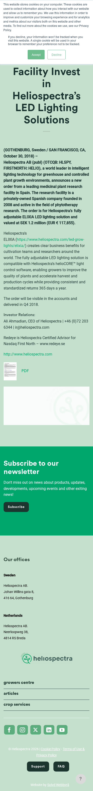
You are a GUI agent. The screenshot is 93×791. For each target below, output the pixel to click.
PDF (25, 371)
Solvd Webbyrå (58, 785)
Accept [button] (36, 54)
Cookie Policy (50, 749)
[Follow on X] (35, 729)
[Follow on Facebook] (9, 729)
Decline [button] (57, 54)
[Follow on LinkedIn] (49, 729)
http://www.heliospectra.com (28, 354)
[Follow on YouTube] (62, 729)
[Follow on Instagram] (22, 729)
